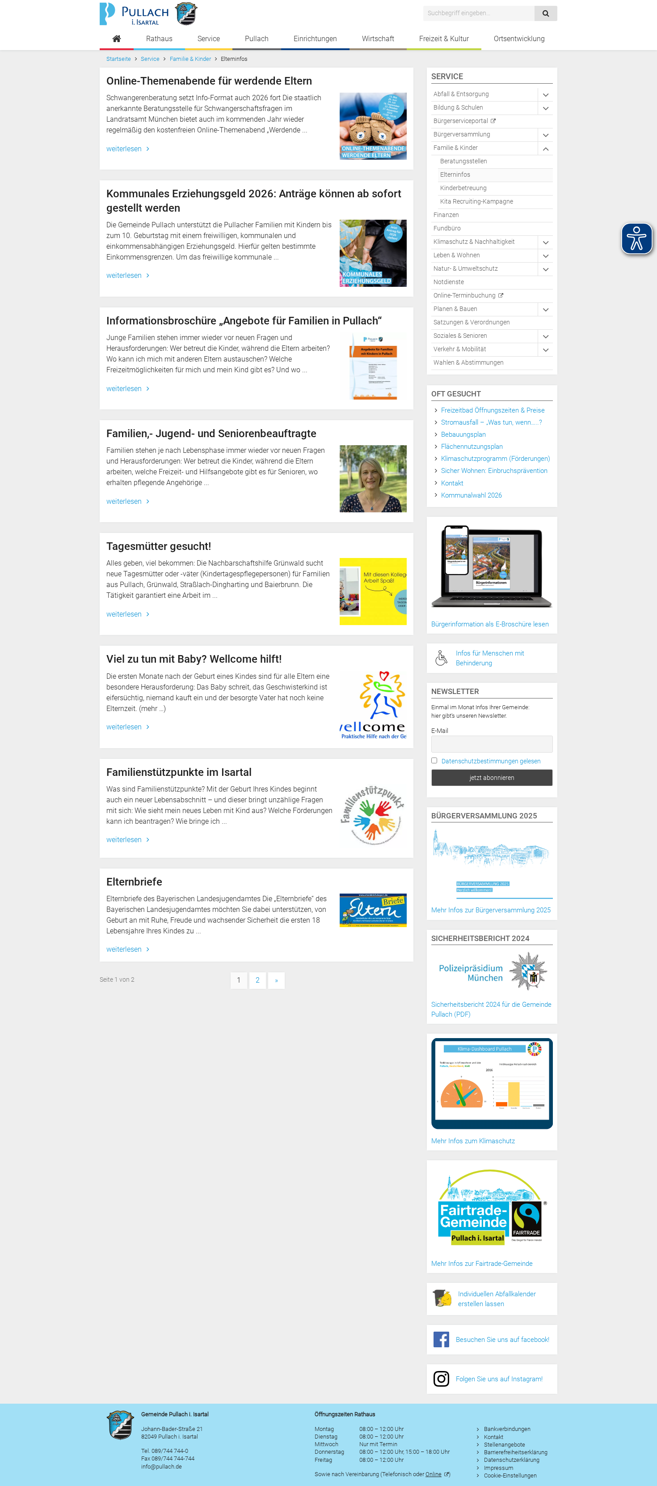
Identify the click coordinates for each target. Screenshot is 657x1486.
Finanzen (446, 215)
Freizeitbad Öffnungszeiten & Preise (493, 410)
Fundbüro (447, 228)
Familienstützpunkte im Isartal (179, 772)
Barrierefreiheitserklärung (516, 1452)
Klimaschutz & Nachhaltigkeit (474, 242)
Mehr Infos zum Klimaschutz (473, 1141)
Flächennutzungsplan (472, 447)
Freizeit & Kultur (444, 38)
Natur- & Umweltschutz (466, 269)
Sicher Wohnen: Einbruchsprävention (494, 471)
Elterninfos (455, 175)
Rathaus (159, 38)
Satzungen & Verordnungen (472, 322)
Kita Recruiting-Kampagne (476, 201)
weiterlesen (124, 149)
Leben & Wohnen (457, 255)
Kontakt (452, 483)
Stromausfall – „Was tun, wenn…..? (491, 422)
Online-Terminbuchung (465, 295)
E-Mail (439, 730)
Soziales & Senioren (460, 336)
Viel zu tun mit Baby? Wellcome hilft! (194, 659)
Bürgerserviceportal (461, 121)
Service (209, 38)
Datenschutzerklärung (511, 1459)
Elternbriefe (134, 882)
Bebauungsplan (463, 434)
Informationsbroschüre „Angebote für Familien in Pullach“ (244, 321)
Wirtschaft (378, 38)
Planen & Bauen (455, 309)
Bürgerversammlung (462, 134)
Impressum (499, 1468)
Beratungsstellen (463, 161)
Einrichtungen (315, 38)
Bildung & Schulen (458, 107)
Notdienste (449, 282)
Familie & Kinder (190, 58)
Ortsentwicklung (519, 38)
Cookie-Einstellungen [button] (510, 1475)
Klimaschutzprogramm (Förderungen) (495, 459)
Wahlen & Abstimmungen (469, 362)
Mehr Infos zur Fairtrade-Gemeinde (482, 1264)
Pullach (257, 38)
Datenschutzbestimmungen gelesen (491, 761)
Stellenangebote (504, 1444)
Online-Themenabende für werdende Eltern (209, 81)
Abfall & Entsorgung (461, 94)
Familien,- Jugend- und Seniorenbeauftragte (211, 433)
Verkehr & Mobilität (460, 349)
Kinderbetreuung (463, 188)
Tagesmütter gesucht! (158, 546)
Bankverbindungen (507, 1429)
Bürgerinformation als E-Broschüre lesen (490, 624)
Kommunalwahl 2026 (471, 495)
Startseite (118, 58)
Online (433, 1474)
